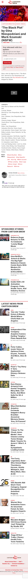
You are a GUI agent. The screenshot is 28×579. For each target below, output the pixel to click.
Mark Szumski (22, 159)
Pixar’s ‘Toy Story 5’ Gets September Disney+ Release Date (18, 371)
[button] (14, 92)
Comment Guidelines (18, 563)
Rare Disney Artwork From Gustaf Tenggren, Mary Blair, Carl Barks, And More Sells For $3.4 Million (18, 390)
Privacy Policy (9, 67)
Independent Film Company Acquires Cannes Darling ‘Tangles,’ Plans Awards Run (18, 333)
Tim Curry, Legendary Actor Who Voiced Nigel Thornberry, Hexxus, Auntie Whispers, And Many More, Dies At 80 (18, 466)
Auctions (13, 382)
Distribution (13, 404)
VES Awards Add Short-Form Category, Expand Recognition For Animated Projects (18, 488)
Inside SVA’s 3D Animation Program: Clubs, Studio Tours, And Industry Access (18, 286)
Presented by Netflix (15, 254)
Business (13, 500)
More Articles (21, 173)
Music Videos (20, 24)
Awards (12, 327)
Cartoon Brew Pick (8, 24)
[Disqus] (14, 199)
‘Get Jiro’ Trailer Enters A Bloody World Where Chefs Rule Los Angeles (18, 316)
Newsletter (13, 533)
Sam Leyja (23, 162)
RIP (11, 456)
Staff (20, 561)
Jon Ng (14, 159)
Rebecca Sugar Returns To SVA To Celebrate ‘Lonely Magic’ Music (17, 241)
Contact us (14, 565)
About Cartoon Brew (11, 561)
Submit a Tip (6, 563)
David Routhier (12, 155)
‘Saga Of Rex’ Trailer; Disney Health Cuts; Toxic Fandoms (17, 538)
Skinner (17, 166)
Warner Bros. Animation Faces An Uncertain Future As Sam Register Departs (18, 506)
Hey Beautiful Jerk (18, 77)
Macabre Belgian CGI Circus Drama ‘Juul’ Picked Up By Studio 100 (18, 523)
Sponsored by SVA (15, 235)
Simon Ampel (13, 164)
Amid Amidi (6, 42)
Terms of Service (19, 67)
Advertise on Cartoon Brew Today (14, 570)
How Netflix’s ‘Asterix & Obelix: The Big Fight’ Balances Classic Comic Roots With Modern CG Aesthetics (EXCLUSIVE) (19, 264)
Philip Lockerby (13, 162)
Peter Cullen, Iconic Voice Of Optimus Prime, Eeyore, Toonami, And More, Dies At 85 (19, 352)
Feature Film (13, 364)
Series (12, 310)
